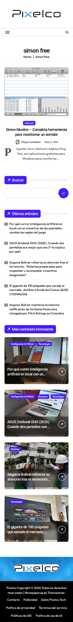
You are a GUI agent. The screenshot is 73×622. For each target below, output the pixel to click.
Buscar (18, 180)
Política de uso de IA (48, 615)
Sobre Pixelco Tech (53, 600)
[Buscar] (63, 193)
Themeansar (56, 593)
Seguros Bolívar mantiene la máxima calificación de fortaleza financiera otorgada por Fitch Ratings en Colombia (36, 309)
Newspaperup (34, 593)
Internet (29, 123)
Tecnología (44, 343)
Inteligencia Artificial (22, 343)
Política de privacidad (20, 608)
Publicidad (30, 600)
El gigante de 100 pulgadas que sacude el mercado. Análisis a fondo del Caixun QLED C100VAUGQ (38, 290)
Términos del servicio (53, 608)
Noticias (15, 449)
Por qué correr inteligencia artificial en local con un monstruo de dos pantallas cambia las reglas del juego (36, 228)
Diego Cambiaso (31, 142)
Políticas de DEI (21, 615)
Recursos (43, 123)
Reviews (43, 396)
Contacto (13, 600)
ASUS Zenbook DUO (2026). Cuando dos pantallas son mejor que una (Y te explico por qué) (37, 247)
